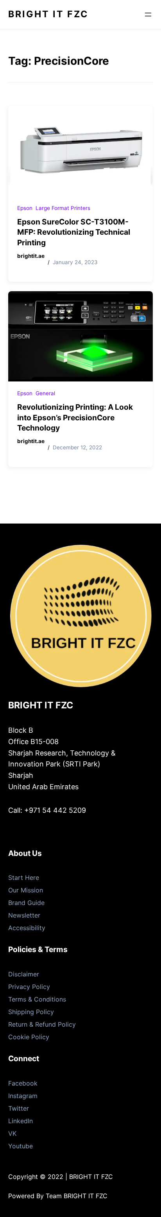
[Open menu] (148, 14)
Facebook (23, 1083)
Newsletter (24, 915)
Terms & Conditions (37, 999)
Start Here (23, 877)
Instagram (23, 1096)
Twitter (18, 1108)
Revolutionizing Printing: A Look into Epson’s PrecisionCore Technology (75, 417)
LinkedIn (20, 1121)
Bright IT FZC (48, 14)
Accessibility (26, 928)
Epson (24, 208)
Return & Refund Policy (42, 1024)
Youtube (20, 1146)
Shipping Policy (31, 1012)
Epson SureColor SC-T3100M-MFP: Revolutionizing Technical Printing (73, 232)
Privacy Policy (29, 987)
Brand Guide (26, 903)
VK (12, 1133)
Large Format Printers (63, 208)
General (45, 393)
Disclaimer (23, 974)
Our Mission (25, 890)
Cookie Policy (28, 1037)
